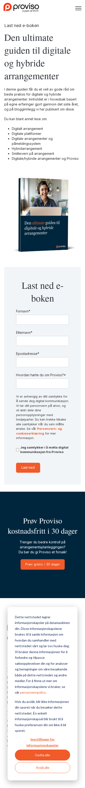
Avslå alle (42, 767)
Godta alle (42, 755)
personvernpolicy (32, 692)
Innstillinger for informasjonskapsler (42, 742)
